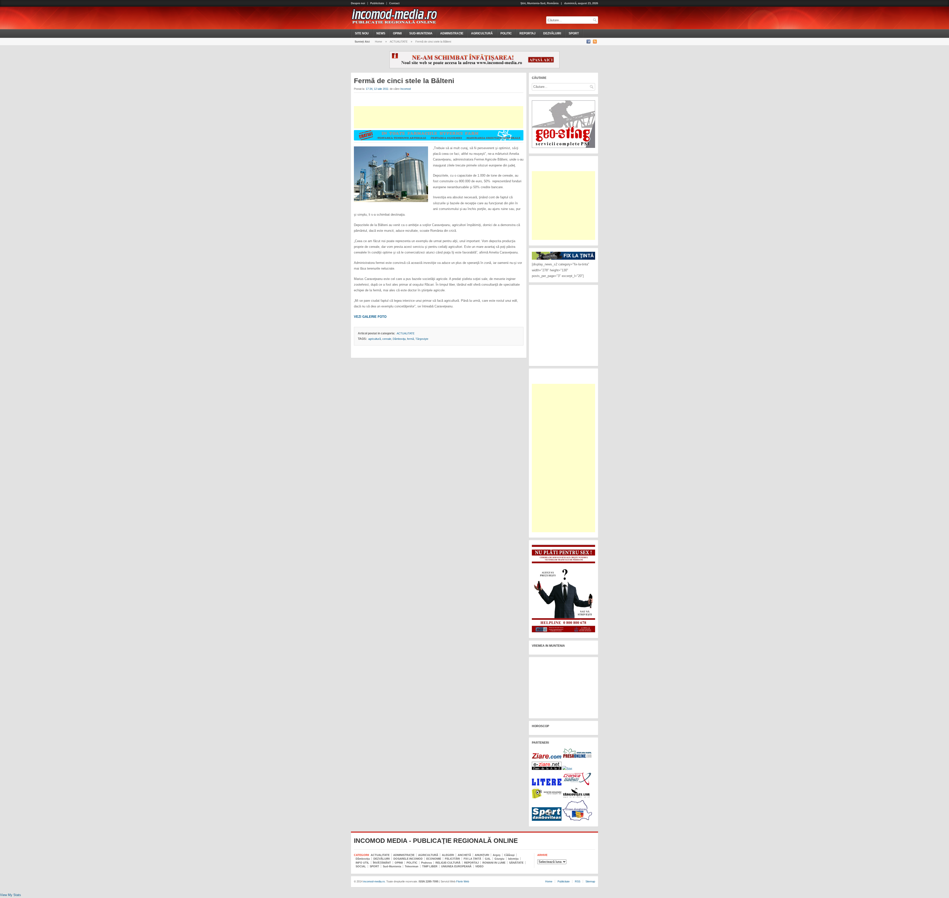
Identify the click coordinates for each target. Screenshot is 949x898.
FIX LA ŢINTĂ (472, 858)
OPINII (397, 33)
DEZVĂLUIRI (552, 33)
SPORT (574, 33)
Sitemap (590, 881)
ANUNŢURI (482, 854)
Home (378, 41)
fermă (410, 338)
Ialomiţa (513, 858)
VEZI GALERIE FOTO (370, 317)
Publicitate (377, 3)
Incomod (405, 88)
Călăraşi (509, 854)
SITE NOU (362, 33)
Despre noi (358, 3)
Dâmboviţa (399, 338)
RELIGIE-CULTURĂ (447, 862)
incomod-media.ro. (374, 881)
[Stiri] (567, 769)
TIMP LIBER (429, 866)
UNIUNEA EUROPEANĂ (456, 866)
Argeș (496, 854)
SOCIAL (361, 866)
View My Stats (10, 895)
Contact (394, 3)
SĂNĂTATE (516, 862)
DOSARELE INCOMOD (408, 858)
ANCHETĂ (464, 854)
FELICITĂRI (452, 858)
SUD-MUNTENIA (420, 33)
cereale (386, 338)
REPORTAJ (527, 33)
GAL (488, 858)
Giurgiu (499, 858)
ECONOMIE (433, 858)
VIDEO (479, 866)
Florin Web (462, 881)
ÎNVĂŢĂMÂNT (382, 862)
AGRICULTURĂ (482, 33)
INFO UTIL (362, 862)
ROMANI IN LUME (493, 862)
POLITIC (506, 33)
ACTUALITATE (399, 41)
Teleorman (411, 866)
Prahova (426, 862)
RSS (577, 881)
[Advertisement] (438, 117)
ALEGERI (448, 854)
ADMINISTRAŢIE (451, 33)
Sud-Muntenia (392, 866)
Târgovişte (421, 338)
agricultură (374, 338)
